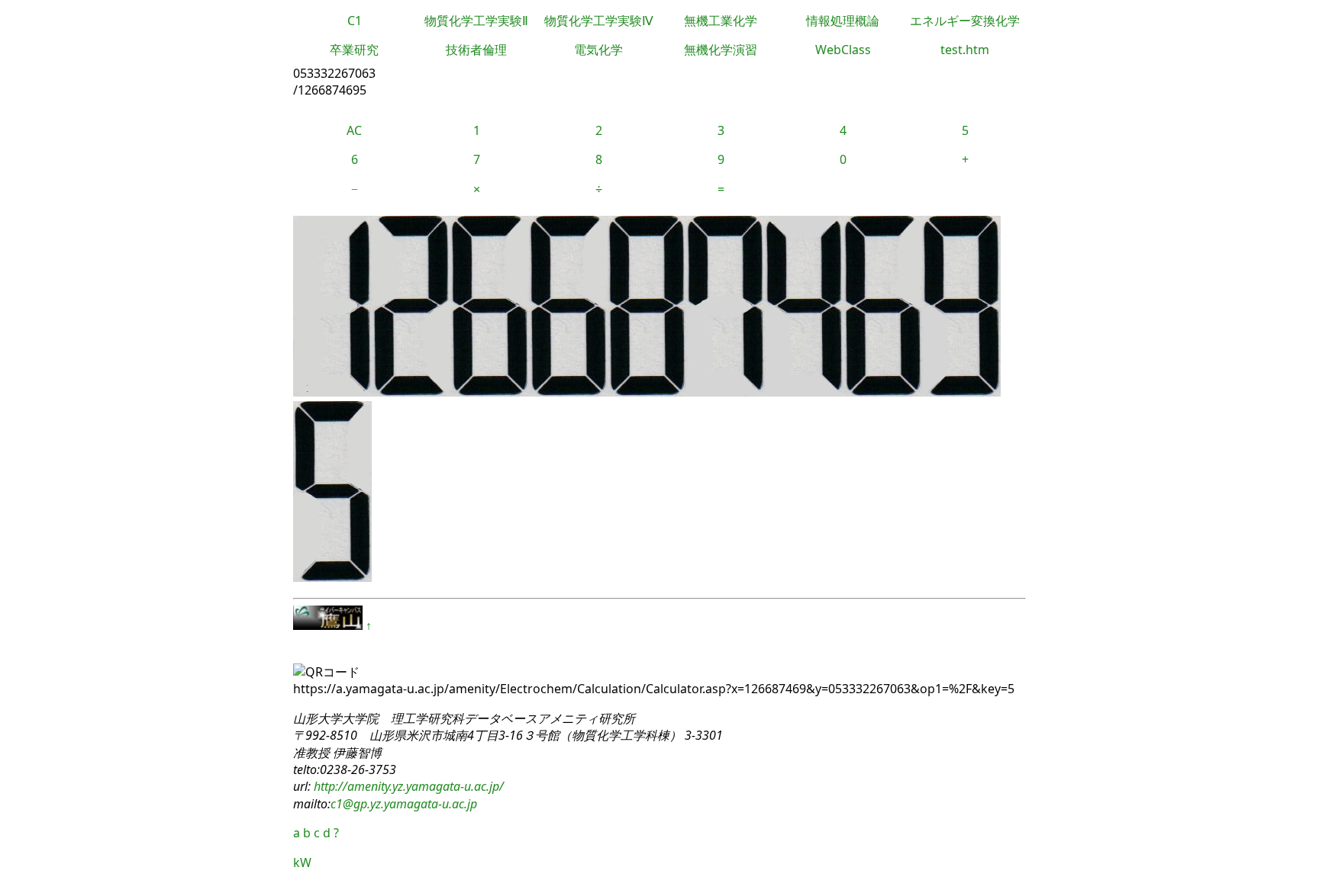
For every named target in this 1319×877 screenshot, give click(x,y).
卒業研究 (354, 49)
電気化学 (598, 49)
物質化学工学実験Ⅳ (598, 20)
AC (354, 130)
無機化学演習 (720, 49)
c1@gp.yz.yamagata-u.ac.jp (404, 803)
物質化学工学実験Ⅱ (476, 20)
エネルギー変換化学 (965, 20)
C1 (354, 20)
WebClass (843, 49)
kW (302, 862)
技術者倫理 (476, 49)
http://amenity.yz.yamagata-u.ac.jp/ (407, 786)
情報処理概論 (842, 20)
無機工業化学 (720, 20)
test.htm (964, 49)
